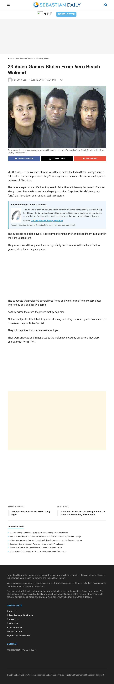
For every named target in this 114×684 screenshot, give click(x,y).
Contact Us (13, 619)
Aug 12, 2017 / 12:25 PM (43, 79)
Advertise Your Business (20, 615)
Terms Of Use (14, 631)
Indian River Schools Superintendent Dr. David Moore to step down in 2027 (38, 551)
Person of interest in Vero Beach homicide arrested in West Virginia (36, 548)
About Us (12, 611)
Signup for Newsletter (18, 635)
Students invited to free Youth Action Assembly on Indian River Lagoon (37, 544)
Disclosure (12, 623)
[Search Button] (105, 5)
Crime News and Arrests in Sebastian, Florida (32, 59)
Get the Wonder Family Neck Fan (47, 220)
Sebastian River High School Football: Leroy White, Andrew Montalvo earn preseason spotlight (45, 537)
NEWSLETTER (66, 14)
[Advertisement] (57, 420)
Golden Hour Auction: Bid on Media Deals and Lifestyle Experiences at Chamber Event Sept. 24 (46, 540)
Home (10, 59)
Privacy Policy (14, 627)
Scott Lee (21, 79)
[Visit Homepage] (56, 5)
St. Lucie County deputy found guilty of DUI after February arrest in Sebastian (39, 533)
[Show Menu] (8, 5)
